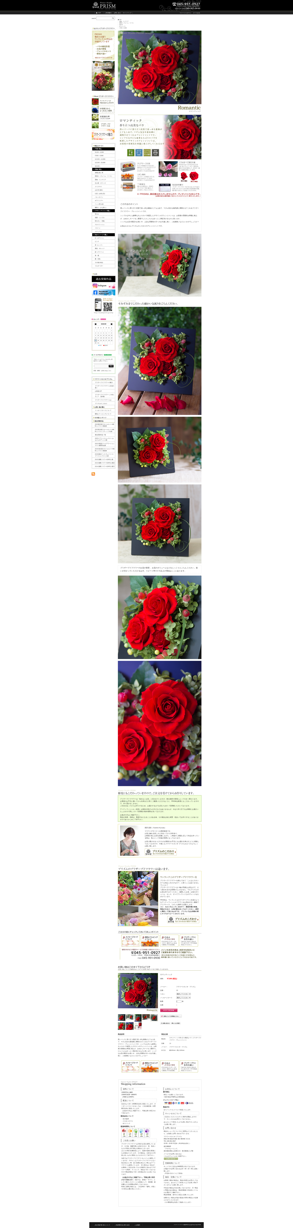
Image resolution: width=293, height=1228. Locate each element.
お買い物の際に (100, 407)
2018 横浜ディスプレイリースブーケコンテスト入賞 (104, 455)
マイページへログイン (185, 12)
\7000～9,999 (123, 28)
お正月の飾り (99, 190)
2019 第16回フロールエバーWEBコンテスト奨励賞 (105, 450)
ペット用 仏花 (99, 204)
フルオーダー (99, 266)
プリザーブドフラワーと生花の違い (104, 387)
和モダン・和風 (99, 221)
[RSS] (93, 474)
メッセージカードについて (103, 410)
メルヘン (97, 228)
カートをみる (196, 12)
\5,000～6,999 (99, 152)
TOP (99, 12)
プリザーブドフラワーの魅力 (104, 382)
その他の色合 (99, 262)
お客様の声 (98, 391)
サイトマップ (127, 12)
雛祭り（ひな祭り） (101, 207)
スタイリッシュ (99, 224)
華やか (97, 214)
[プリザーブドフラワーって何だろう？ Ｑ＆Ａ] (103, 112)
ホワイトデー (99, 200)
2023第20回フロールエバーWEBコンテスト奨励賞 (104, 425)
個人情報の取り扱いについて (102, 1225)
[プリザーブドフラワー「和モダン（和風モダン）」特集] (103, 90)
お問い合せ (117, 12)
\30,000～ (98, 166)
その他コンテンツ (100, 417)
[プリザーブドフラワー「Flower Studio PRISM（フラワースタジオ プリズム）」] (104, 9)
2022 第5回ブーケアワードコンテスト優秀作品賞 (104, 444)
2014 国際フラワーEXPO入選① (105, 466)
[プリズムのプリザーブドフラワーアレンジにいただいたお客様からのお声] (103, 120)
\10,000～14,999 (100, 159)
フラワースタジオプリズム (103, 379)
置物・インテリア (124, 21)
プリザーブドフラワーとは (103, 400)
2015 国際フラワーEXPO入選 (104, 459)
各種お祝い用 (99, 172)
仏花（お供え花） (100, 193)
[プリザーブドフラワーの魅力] (103, 139)
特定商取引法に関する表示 (123, 1225)
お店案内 (138, 1225)
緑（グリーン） (99, 252)
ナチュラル (98, 231)
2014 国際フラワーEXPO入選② (105, 463)
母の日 (121, 24)
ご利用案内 (108, 12)
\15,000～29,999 (100, 162)
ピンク (97, 241)
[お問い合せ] (171, 1159)
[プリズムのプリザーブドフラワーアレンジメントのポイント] (103, 59)
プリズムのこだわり (101, 403)
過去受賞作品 (99, 421)
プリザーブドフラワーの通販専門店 (181, 1224)
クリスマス (98, 186)
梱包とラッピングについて (103, 414)
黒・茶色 (97, 259)
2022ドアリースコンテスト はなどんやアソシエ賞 (104, 439)
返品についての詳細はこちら (171, 1016)
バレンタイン (99, 197)
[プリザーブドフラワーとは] (103, 128)
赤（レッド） (122, 26)
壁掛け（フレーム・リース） (126, 23)
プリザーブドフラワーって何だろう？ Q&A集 (104, 395)
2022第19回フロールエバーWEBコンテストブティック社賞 (104, 430)
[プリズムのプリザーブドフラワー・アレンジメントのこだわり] (103, 104)
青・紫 (97, 255)
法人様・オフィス (100, 183)
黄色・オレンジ (99, 248)
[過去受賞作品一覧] (103, 281)
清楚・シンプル (99, 217)
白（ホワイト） (99, 238)
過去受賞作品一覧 (100, 435)
